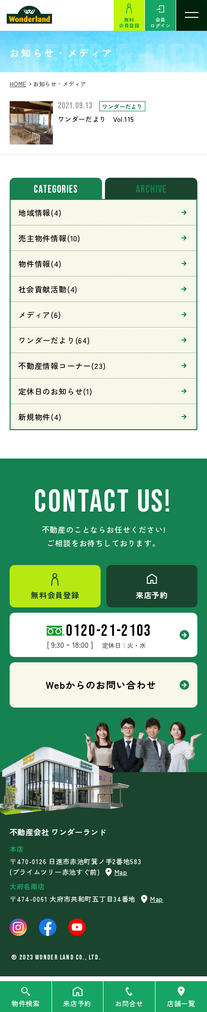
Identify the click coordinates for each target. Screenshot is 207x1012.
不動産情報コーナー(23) (61, 365)
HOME (18, 83)
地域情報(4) (40, 212)
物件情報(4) (40, 263)
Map (121, 872)
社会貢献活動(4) (48, 289)
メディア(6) (39, 314)
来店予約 (77, 1003)
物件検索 (26, 1003)
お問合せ (129, 1003)
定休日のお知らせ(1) (55, 391)
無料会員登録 (129, 22)
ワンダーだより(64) (54, 340)
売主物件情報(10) (49, 238)
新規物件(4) (40, 416)
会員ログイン (160, 22)
